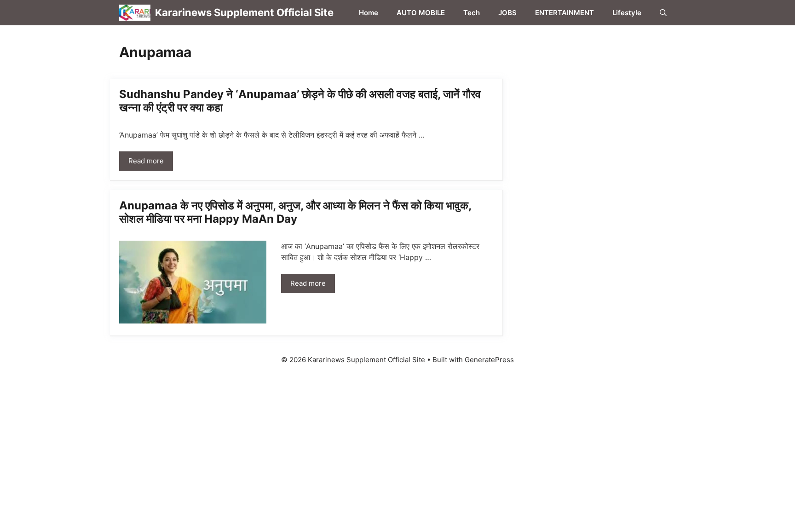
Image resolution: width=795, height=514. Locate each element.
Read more (146, 160)
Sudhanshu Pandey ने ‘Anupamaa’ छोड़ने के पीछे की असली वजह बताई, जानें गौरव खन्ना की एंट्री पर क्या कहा (300, 100)
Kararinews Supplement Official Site (244, 12)
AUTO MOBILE (421, 12)
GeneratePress (489, 359)
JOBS (507, 12)
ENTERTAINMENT (564, 12)
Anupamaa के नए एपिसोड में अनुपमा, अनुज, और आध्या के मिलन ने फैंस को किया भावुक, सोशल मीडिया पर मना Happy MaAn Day (295, 212)
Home (368, 12)
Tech (471, 12)
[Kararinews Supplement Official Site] (134, 12)
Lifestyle (626, 12)
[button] (663, 12)
